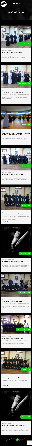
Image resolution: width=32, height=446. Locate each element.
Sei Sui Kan (17, 3)
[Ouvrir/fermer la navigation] (29, 4)
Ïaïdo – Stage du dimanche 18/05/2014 (12, 174)
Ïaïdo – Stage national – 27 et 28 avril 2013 (13, 425)
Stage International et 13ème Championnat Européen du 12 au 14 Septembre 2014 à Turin (16, 133)
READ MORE (4, 59)
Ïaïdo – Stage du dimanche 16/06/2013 (12, 378)
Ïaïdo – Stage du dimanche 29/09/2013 (12, 338)
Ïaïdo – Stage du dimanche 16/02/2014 (12, 261)
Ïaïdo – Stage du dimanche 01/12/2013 (12, 301)
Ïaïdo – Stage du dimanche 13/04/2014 (12, 214)
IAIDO (13, 50)
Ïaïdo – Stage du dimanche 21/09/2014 (12, 92)
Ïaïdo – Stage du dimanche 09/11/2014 (12, 52)
